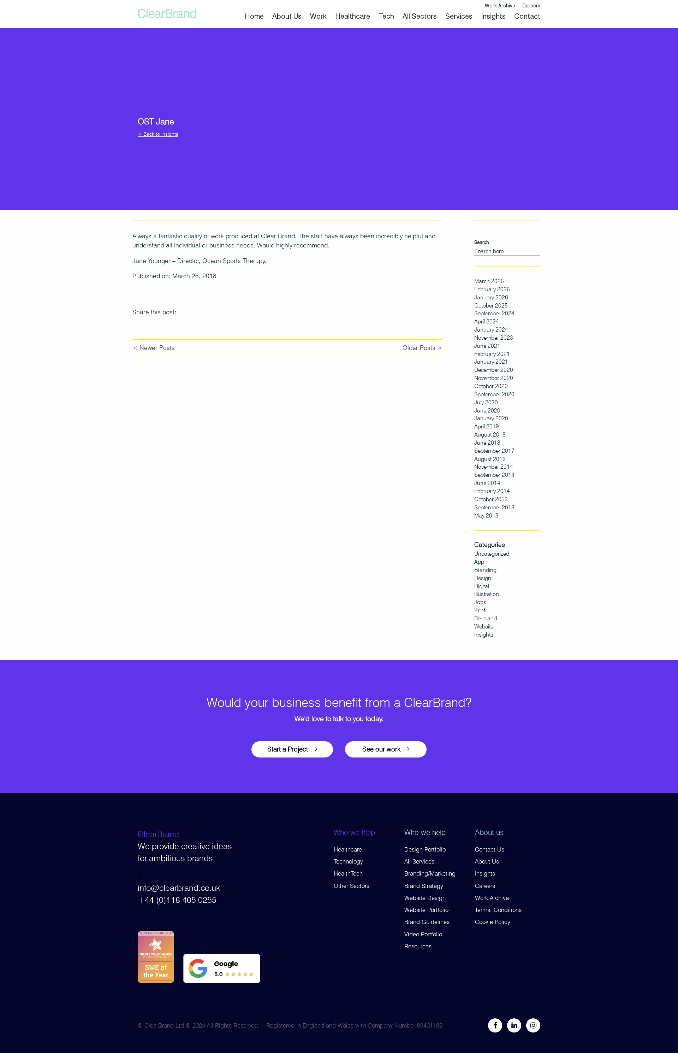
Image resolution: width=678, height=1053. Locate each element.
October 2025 (491, 305)
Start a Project (287, 749)
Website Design (425, 897)
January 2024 (491, 329)
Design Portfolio (425, 849)
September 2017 (494, 450)
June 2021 (487, 346)
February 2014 (492, 491)
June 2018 (487, 442)
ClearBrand (158, 834)
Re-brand (485, 618)
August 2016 (490, 459)
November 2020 (493, 378)
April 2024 (486, 321)
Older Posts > (422, 347)
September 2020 (494, 394)
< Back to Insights (158, 134)
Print (479, 610)
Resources (418, 946)
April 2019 (486, 426)
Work (318, 16)
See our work (381, 749)
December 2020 (493, 370)
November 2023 (493, 337)
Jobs (480, 602)
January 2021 (491, 361)
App (479, 561)
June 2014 (487, 483)
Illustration (486, 594)
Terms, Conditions (498, 909)
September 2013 (494, 507)
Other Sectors (351, 885)
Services (458, 16)
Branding (485, 570)
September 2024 (494, 313)
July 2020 (486, 402)
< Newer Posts (153, 347)
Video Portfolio (423, 934)
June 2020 (487, 410)
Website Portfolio (426, 909)
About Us (287, 16)
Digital (481, 586)
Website (483, 626)
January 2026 (491, 297)
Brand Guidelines (427, 921)
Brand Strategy (423, 885)
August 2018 (490, 434)
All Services (419, 861)
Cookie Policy (492, 921)
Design (482, 578)
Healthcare (352, 16)
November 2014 (493, 466)
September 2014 (494, 475)
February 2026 (492, 289)
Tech (386, 16)
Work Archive (500, 5)
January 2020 (491, 418)
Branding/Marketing (430, 873)
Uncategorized (491, 553)
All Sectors (420, 16)
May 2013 (486, 515)
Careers (531, 5)
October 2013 (491, 499)
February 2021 (492, 354)
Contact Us (489, 849)
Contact (527, 16)
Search (481, 242)
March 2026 (489, 281)
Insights (493, 16)
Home (254, 16)
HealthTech (348, 873)
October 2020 (491, 386)
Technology (348, 861)
